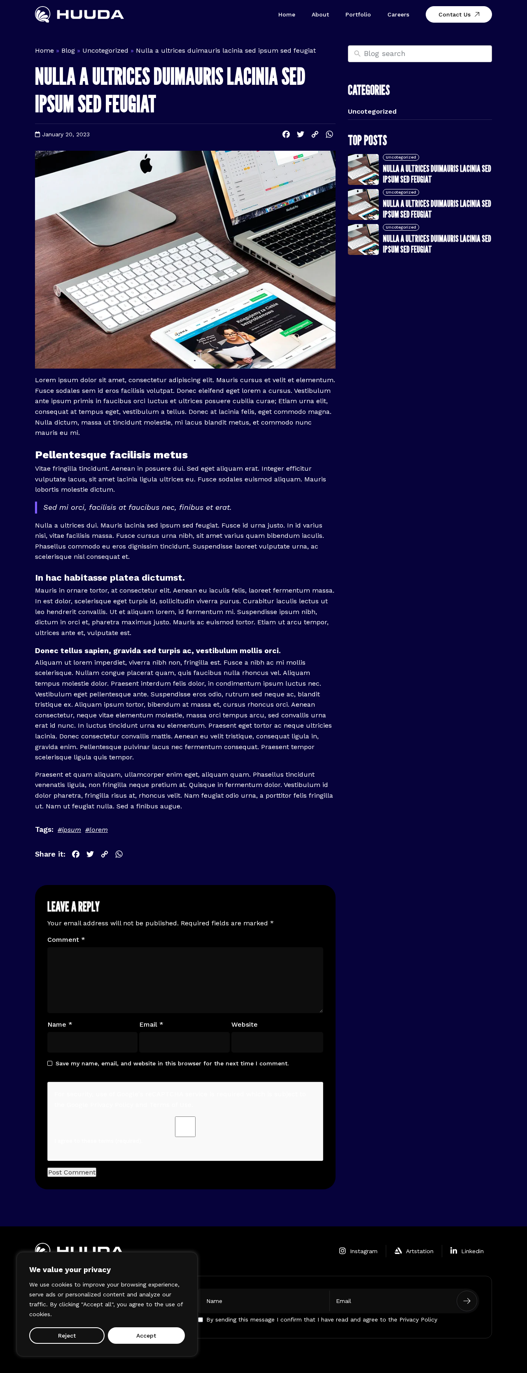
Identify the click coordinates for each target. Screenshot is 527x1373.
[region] (107, 1304)
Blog (68, 50)
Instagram (364, 1251)
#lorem (96, 830)
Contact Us (454, 14)
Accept (146, 1335)
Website (244, 1024)
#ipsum (69, 830)
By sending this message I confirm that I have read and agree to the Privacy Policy (321, 1319)
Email (151, 1024)
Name (59, 1024)
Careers (398, 14)
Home (286, 14)
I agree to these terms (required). (98, 1141)
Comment (66, 939)
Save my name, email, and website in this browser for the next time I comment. (172, 1063)
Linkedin (472, 1251)
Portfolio (358, 14)
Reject (67, 1335)
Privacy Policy (111, 1105)
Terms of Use (170, 1105)
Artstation (420, 1251)
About (320, 14)
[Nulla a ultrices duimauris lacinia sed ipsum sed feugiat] (363, 169)
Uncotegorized (105, 50)
